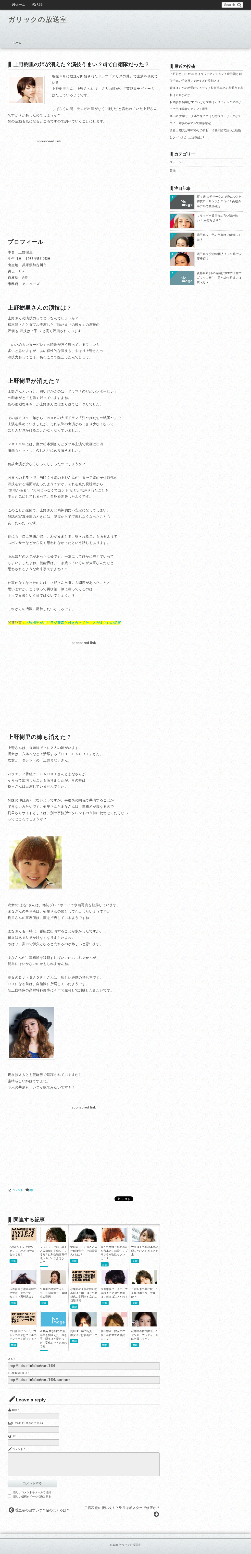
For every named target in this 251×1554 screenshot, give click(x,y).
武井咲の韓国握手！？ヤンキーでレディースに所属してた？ (144, 1335)
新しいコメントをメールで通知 (32, 1492)
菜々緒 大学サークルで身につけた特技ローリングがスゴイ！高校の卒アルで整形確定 (219, 201)
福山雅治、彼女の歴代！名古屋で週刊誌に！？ (113, 1335)
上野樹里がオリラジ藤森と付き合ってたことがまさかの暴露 (73, 623)
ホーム (20, 4)
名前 (14, 1410)
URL (14, 1436)
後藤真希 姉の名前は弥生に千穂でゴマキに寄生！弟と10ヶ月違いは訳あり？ (219, 277)
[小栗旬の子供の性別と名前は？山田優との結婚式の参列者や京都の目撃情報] (84, 1281)
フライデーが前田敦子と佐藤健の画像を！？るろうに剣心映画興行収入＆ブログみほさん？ (53, 1254)
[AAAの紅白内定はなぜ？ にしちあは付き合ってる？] (23, 1239)
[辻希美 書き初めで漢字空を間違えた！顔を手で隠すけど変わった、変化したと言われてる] (53, 1325)
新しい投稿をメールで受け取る (32, 1496)
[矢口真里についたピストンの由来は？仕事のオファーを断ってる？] (23, 1323)
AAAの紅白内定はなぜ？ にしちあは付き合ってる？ (22, 1250)
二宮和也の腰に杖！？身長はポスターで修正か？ (144, 1293)
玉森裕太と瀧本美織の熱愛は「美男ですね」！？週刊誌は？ (23, 1293)
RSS (40, 4)
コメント (17, 1190)
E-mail (16, 1422)
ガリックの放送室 (37, 19)
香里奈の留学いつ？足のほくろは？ (42, 1510)
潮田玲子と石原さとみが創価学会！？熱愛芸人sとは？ (83, 1250)
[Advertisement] (49, 179)
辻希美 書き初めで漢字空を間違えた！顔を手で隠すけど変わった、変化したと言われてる (53, 1339)
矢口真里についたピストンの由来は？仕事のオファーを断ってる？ (23, 1335)
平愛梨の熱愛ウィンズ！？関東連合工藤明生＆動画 (53, 1293)
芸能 (13, 1261)
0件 (31, 1190)
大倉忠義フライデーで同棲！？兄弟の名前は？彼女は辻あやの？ (114, 1293)
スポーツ (175, 162)
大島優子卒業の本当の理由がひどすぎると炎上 (144, 1250)
